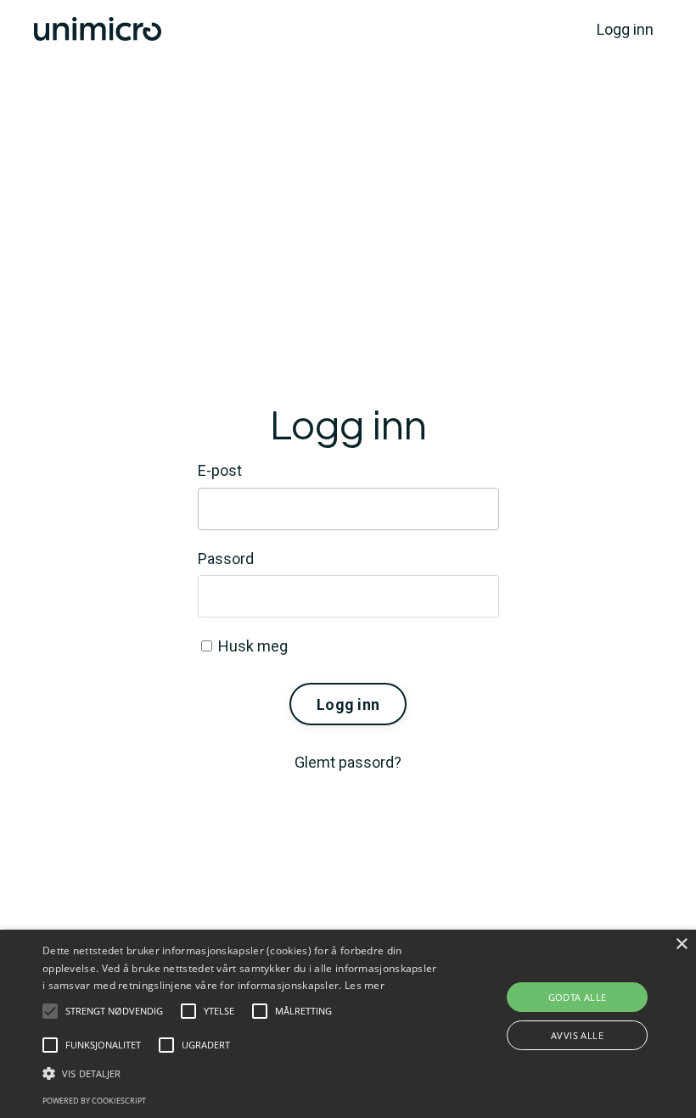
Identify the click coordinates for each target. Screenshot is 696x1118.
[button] (50, 1011)
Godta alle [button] (577, 997)
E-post (220, 470)
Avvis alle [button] (577, 1035)
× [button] (681, 944)
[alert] (348, 1024)
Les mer (364, 985)
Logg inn (625, 29)
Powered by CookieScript (94, 1100)
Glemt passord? (348, 762)
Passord (226, 558)
